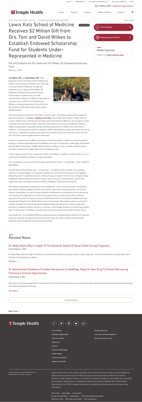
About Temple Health (20, 20)
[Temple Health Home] (27, 12)
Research (121, 12)
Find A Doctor (106, 27)
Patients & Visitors (104, 12)
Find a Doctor (57, 331)
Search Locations (58, 338)
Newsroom (32, 20)
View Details (13, 291)
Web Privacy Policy (57, 399)
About (68, 2)
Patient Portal (79, 2)
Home (10, 20)
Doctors (61, 12)
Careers (55, 346)
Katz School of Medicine (119, 2)
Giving (131, 2)
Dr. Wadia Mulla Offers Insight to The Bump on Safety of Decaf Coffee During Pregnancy (59, 246)
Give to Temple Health (60, 350)
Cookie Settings (74, 396)
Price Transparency (90, 399)
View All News (85, 25)
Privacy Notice (76, 393)
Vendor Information (59, 361)
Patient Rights (66, 393)
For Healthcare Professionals (98, 2)
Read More (12, 261)
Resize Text (128, 20)
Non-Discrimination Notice (59, 396)
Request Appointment (123, 6)
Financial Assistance (59, 358)
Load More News (71, 300)
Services (74, 12)
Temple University (100, 331)
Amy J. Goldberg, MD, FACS (40, 118)
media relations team (115, 55)
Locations (87, 12)
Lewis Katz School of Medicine (105, 334)
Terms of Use (55, 393)
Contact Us (56, 342)
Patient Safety (57, 354)
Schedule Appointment (60, 334)
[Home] (28, 324)
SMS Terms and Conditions (73, 399)
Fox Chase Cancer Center (103, 338)
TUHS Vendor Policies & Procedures (92, 396)
